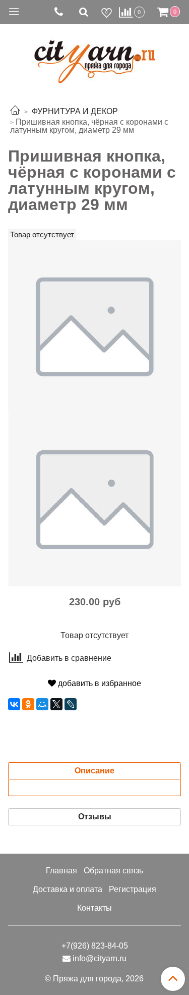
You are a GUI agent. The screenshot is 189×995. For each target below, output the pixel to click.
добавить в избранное (98, 683)
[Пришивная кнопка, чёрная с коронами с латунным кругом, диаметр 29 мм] (94, 326)
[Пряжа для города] (94, 55)
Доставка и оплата (67, 889)
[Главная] (15, 111)
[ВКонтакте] (14, 704)
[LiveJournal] (71, 704)
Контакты (94, 908)
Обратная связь (113, 870)
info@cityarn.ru (100, 958)
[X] (56, 704)
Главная (61, 870)
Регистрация (132, 889)
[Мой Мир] (42, 704)
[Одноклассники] (28, 704)
